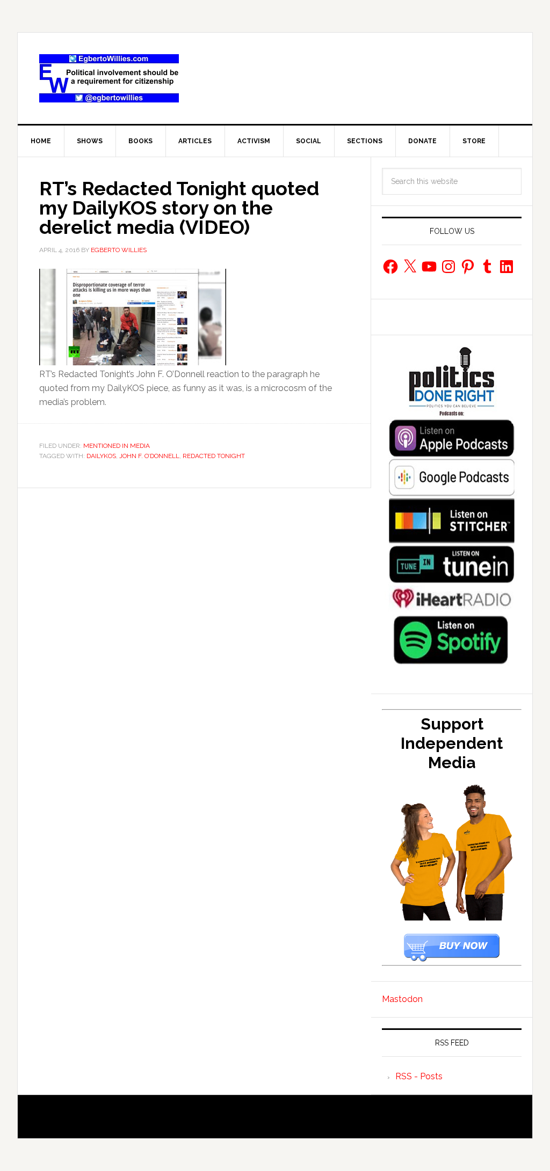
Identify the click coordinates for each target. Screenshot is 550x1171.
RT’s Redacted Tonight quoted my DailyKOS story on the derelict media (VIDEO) (179, 207)
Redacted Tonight (214, 456)
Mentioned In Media (116, 446)
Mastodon (402, 999)
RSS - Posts (419, 1076)
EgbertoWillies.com (109, 78)
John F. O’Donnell (149, 456)
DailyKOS (101, 456)
